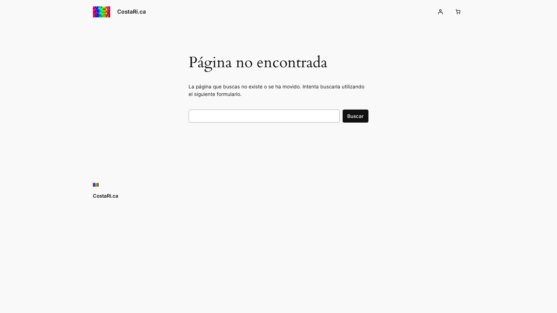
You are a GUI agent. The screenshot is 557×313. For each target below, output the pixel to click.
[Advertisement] (297, 229)
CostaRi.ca (131, 11)
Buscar (355, 116)
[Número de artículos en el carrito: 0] (458, 12)
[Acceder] (440, 12)
